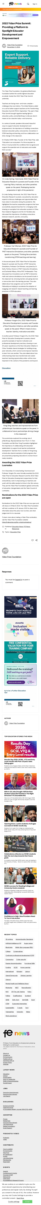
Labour (27, 971)
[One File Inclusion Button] (20, 629)
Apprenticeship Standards (24, 939)
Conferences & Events (10, 1173)
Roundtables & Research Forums (13, 1180)
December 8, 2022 (13, 47)
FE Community (7, 1057)
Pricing (5, 1119)
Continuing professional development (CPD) (20, 955)
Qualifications (17, 996)
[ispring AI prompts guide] (20, 607)
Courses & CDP (8, 1175)
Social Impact (7, 1083)
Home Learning (25, 967)
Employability (7, 1077)
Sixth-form (15, 1000)
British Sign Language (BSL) (24, 947)
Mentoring (9, 988)
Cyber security (21, 959)
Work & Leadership (9, 1079)
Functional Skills (29, 963)
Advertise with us (8, 1061)
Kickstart (19, 971)
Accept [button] (27, 1202)
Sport (33, 1000)
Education (6, 1074)
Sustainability (10, 1008)
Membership (7, 1160)
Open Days (6, 1178)
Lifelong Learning (26, 975)
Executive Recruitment (10, 1094)
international (10, 971)
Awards (5, 1171)
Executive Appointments (10, 1092)
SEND (7, 1000)
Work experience (11, 1016)
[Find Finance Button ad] (20, 675)
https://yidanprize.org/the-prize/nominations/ (16, 522)
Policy (29, 992)
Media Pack (6, 1121)
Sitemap (5, 1064)
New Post (6, 1153)
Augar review (28, 943)
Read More (20, 1198)
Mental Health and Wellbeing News (17, 984)
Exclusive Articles (8, 1106)
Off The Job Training (18, 992)
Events (5, 1156)
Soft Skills (25, 1000)
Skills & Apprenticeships (10, 1081)
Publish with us (7, 1059)
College (8, 951)
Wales (28, 1012)
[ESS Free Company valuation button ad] (20, 652)
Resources (15, 529)
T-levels (19, 1008)
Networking (6, 1177)
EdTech (5, 1076)
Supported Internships (19, 1004)
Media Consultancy (9, 1126)
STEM (7, 1004)
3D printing (9, 939)
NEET (17, 988)
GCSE (15, 967)
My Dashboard (7, 1154)
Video (5, 1139)
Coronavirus (9, 959)
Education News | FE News (21, 527)
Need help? (6, 1162)
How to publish (8, 1149)
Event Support (7, 1128)
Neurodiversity (26, 988)
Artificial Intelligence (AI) (13, 943)
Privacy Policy (7, 1062)
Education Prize (15, 532)
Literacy (8, 979)
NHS (7, 992)
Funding (8, 967)
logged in (18, 580)
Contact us (6, 1055)
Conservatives (18, 951)
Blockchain (9, 947)
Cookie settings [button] (13, 1202)
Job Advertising (8, 1124)
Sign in (35, 4)
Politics (8, 996)
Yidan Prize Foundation (14, 45)
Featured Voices (8, 1107)
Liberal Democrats (12, 975)
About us (6, 1053)
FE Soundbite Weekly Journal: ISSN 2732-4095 (17, 1109)
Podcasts (6, 1138)
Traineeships (10, 1012)
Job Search (6, 1096)
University (20, 1012)
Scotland (28, 996)
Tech (26, 1008)
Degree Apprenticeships (14, 963)
